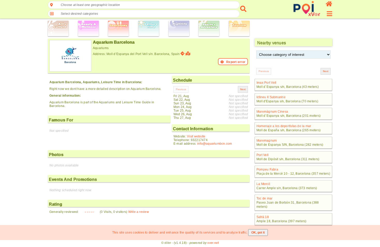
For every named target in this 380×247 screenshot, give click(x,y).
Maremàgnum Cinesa (272, 111)
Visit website (196, 136)
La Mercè (263, 184)
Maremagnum (266, 140)
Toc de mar (264, 198)
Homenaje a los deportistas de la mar (283, 126)
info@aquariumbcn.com (214, 143)
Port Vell (262, 155)
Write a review (138, 212)
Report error (235, 62)
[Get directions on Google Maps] (182, 53)
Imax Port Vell (266, 82)
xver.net (213, 243)
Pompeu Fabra (267, 169)
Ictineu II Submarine (271, 97)
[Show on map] (189, 53)
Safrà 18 (262, 217)
